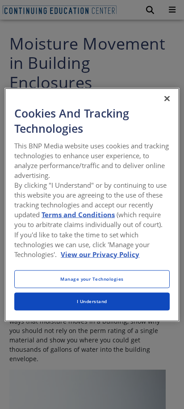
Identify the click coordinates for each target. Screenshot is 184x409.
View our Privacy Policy (100, 253)
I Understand (92, 301)
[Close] (167, 98)
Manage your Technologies (92, 278)
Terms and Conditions (78, 214)
